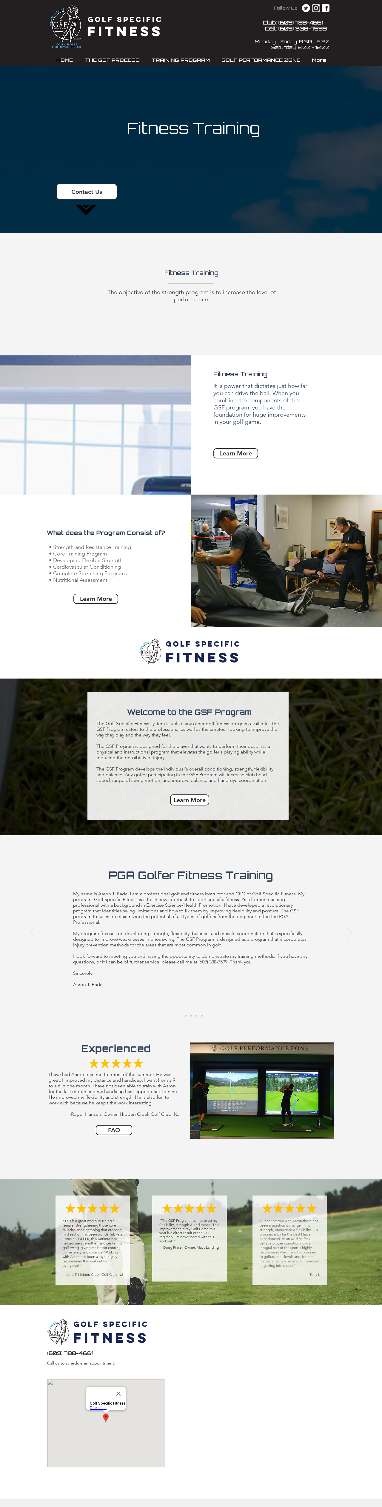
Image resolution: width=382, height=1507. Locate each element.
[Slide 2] (191, 1016)
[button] (112, 60)
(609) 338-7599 (302, 29)
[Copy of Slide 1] (180, 1016)
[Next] (349, 933)
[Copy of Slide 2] (196, 1016)
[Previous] (32, 933)
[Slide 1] (186, 1016)
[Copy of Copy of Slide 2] (202, 1016)
